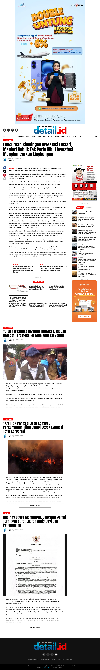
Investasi (30, 261)
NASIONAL (34, 136)
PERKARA (63, 136)
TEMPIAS (74, 136)
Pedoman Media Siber (45, 659)
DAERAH (28, 136)
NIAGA (39, 136)
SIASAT (68, 136)
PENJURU (50, 136)
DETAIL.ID (12, 160)
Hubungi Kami (69, 659)
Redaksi (54, 659)
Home (25, 261)
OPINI (44, 136)
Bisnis (20, 261)
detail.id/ (11, 168)
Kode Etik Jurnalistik (33, 659)
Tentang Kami (60, 659)
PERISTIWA (56, 136)
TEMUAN (80, 136)
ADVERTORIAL (21, 136)
